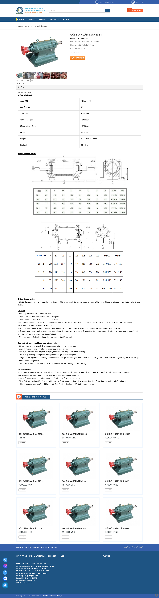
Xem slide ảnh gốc (22, 80)
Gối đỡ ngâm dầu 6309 (74, 528)
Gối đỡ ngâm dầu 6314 (74, 481)
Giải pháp (66, 19)
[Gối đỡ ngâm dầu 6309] (79, 512)
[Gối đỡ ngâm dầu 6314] (79, 465)
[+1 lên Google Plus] (23, 83)
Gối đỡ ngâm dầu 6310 (30, 528)
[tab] (79, 87)
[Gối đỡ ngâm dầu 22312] (36, 465)
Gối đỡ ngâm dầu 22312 (30, 481)
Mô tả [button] (21, 87)
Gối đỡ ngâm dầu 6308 (117, 528)
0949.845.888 (139, 2)
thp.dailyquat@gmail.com (107, 2)
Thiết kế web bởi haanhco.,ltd (52, 596)
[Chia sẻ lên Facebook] (17, 83)
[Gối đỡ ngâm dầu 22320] (79, 418)
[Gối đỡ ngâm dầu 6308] (123, 512)
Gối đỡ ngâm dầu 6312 (117, 481)
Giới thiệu (42, 19)
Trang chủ (20, 19)
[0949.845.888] (5, 560)
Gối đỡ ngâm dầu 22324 (30, 434)
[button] (65, 52)
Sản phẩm (31, 19)
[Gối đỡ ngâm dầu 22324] (36, 418)
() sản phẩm (136, 10)
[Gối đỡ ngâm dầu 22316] (123, 418)
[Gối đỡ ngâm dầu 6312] (123, 465)
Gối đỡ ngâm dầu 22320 (74, 434)
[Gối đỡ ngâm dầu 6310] (36, 512)
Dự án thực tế (54, 19)
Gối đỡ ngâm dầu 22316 (117, 434)
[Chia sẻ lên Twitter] (20, 83)
